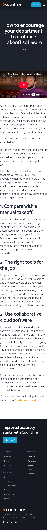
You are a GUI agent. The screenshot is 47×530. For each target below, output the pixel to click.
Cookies (5, 518)
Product (7, 457)
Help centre (9, 494)
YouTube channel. (25, 400)
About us (31, 457)
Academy (8, 481)
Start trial (8, 465)
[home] (12, 4)
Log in (6, 461)
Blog (6, 477)
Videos (7, 490)
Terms (23, 518)
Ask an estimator (11, 486)
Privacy (14, 518)
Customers (31, 461)
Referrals (31, 469)
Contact (30, 474)
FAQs (6, 498)
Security (32, 518)
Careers (30, 465)
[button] (44, 5)
